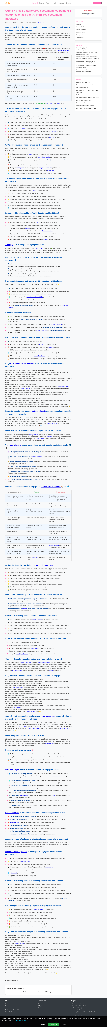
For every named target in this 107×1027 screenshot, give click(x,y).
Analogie (9, 245)
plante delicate (39, 248)
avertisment (8, 1013)
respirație (42, 344)
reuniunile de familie (44, 157)
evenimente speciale (44, 662)
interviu (30, 154)
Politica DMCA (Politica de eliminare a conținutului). (84, 1005)
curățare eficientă (21, 726)
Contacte (68, 3)
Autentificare (97, 3)
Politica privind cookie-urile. (78, 1003)
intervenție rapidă (38, 909)
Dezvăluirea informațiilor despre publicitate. (82, 1007)
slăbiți (53, 795)
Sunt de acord (53, 1024)
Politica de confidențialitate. (12, 1009)
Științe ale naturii (80, 37)
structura (49, 436)
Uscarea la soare (15, 822)
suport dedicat (35, 648)
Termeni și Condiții (10, 1011)
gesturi (51, 670)
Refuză (43, 1024)
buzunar (24, 608)
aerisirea (51, 137)
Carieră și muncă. (81, 29)
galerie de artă (33, 434)
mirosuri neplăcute (63, 386)
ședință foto (50, 170)
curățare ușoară (49, 867)
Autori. (48, 3)
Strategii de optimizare (43, 565)
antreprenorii (21, 168)
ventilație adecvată (22, 654)
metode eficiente (39, 411)
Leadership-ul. (80, 27)
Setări (64, 1024)
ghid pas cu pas (48, 716)
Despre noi (61, 3)
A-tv (7, 3)
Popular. (41, 3)
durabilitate (50, 103)
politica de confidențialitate (19, 1020)
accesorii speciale (41, 330)
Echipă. (53, 3)
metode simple (49, 743)
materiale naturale (39, 356)
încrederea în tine (47, 231)
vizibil (36, 222)
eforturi (59, 103)
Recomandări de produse (16, 852)
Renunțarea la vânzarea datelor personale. (82, 1009)
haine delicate (56, 776)
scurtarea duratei (65, 728)
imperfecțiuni (23, 795)
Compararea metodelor (51, 486)
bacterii (27, 228)
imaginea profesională (45, 168)
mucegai (45, 239)
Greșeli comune (12, 813)
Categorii (35, 3)
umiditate (24, 128)
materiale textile (26, 861)
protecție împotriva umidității (34, 297)
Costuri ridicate (54, 545)
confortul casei (31, 711)
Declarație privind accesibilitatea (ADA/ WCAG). (83, 1011)
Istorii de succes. (81, 32)
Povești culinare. (80, 35)
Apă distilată (13, 873)
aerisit (34, 190)
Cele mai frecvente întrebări (22, 364)
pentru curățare (19, 943)
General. (78, 24)
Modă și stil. (41, 22)
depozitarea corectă (63, 50)
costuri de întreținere (56, 324)
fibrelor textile (17, 707)
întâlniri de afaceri (26, 662)
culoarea (54, 131)
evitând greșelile (34, 728)
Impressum (74, 1013)
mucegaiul (34, 557)
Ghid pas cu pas (12, 770)
